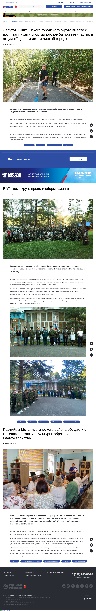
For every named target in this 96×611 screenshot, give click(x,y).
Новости (22, 21)
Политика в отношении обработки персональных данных (18, 602)
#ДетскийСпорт (56, 421)
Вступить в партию (87, 11)
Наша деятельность (31, 11)
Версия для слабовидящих (86, 2)
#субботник (68, 145)
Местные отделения (47, 11)
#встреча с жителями (79, 561)
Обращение (54, 6)
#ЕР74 (40, 145)
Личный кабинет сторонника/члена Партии (78, 6)
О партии (5, 11)
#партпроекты (43, 421)
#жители (66, 561)
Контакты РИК (9, 575)
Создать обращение (78, 159)
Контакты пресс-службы (33, 575)
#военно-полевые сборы (71, 421)
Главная (5, 21)
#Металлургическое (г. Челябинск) (31, 561)
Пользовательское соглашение (11, 599)
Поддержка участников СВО (48, 15)
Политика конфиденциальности (11, 601)
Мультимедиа (73, 11)
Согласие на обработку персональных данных (15, 604)
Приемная (61, 11)
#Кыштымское (29, 145)
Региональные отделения (55, 572)
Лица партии (17, 11)
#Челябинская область (54, 145)
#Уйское (32, 421)
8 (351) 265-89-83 (82, 574)
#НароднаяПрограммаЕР (51, 561)
